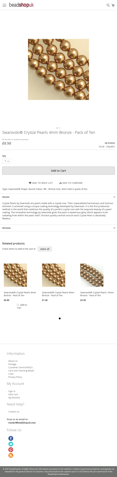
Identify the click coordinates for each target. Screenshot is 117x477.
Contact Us (13, 411)
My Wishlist (14, 397)
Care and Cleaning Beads (21, 370)
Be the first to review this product (15, 139)
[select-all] (45, 249)
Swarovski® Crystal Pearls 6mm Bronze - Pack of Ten (20, 294)
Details (5, 196)
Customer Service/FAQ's (20, 367)
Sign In (11, 391)
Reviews (6, 227)
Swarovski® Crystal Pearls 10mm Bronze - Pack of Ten (97, 294)
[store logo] (21, 5)
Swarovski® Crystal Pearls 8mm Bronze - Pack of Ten (58, 294)
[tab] (58, 197)
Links (11, 373)
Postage (12, 364)
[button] (57, 128)
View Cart (13, 394)
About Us (13, 361)
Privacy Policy (15, 377)
